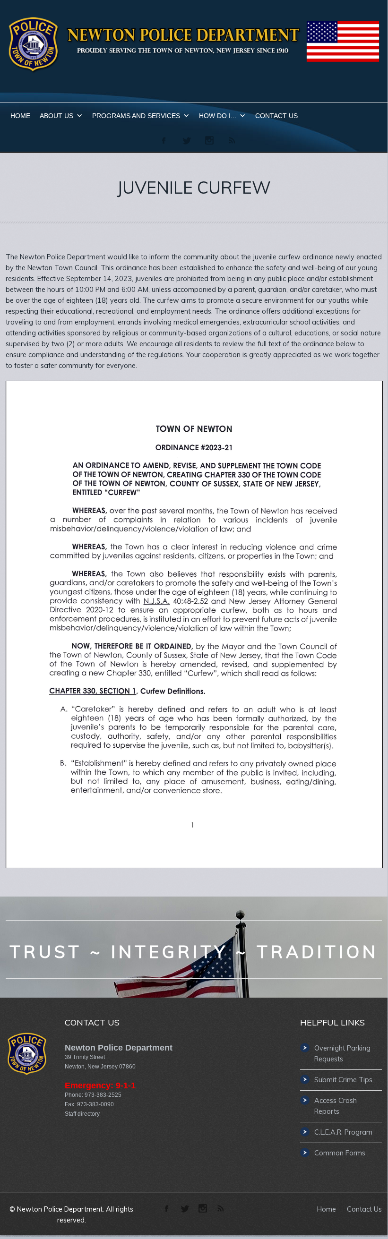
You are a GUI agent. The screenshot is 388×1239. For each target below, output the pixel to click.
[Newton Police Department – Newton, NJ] (194, 71)
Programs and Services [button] (136, 116)
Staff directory (82, 1114)
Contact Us (276, 116)
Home (20, 116)
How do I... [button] (217, 116)
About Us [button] (56, 116)
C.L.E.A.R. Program (343, 1132)
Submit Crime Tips (343, 1080)
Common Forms (339, 1153)
